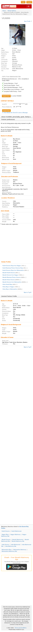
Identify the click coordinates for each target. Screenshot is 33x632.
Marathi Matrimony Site (18, 541)
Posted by (4, 54)
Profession (4, 65)
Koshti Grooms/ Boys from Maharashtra (13, 270)
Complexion (4, 61)
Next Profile (27, 21)
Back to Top (27, 292)
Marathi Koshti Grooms (9, 272)
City (2, 70)
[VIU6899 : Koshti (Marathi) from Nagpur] (16, 35)
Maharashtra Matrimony (19, 549)
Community (4, 59)
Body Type (4, 63)
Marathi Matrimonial (17, 539)
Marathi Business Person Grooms (12, 277)
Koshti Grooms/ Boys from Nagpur (12, 265)
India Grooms (5, 544)
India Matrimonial (15, 544)
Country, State (5, 68)
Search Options (12, 10)
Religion (3, 56)
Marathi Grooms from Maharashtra (12, 282)
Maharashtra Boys (7, 549)
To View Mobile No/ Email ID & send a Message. (15, 112)
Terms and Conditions (20, 628)
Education (4, 67)
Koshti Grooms (6, 531)
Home (4, 10)
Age (2, 48)
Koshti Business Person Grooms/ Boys (13, 268)
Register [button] (29, 2)
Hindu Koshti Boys (7, 284)
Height (3, 50)
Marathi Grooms (6, 539)
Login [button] (23, 2)
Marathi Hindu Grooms (9, 279)
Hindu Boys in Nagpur (8, 287)
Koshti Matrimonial (16, 531)
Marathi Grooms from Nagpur (10, 275)
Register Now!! (6, 110)
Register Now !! (6, 96)
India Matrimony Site (10, 546)
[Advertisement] (16, 243)
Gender (4, 139)
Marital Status (5, 52)
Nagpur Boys (5, 534)
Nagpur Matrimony (15, 534)
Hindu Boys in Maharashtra (10, 289)
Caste (2, 57)
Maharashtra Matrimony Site (9, 551)
